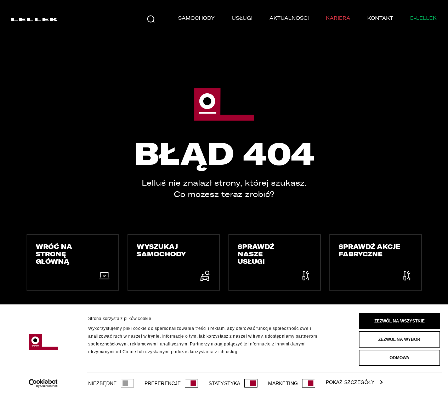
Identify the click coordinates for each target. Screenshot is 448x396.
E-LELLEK (423, 18)
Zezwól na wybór (399, 339)
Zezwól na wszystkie (399, 321)
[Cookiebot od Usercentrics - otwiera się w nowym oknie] (43, 383)
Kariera (338, 18)
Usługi (242, 18)
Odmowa (399, 357)
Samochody (196, 18)
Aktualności (289, 18)
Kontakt (380, 18)
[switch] (191, 383)
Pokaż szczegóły (350, 382)
